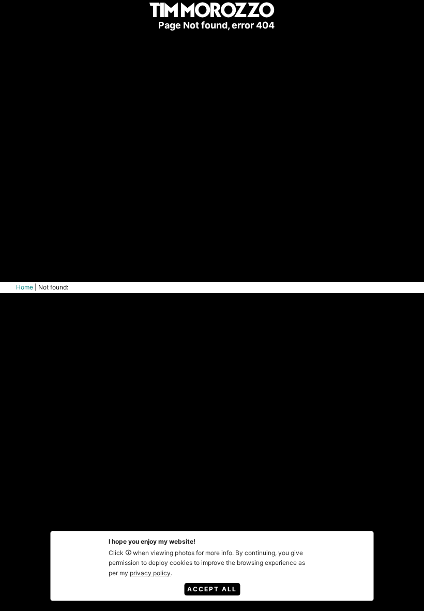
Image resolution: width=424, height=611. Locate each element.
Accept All (212, 589)
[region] (212, 141)
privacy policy (150, 573)
